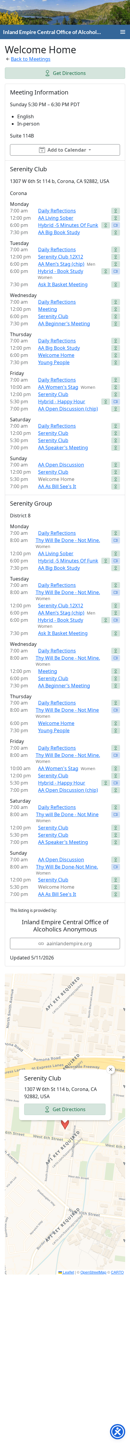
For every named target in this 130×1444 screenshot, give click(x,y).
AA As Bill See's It (57, 486)
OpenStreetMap (93, 1272)
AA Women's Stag (58, 387)
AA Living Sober (55, 218)
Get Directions (69, 73)
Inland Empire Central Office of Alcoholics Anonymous (52, 32)
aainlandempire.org (69, 943)
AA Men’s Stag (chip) (61, 264)
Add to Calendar (66, 150)
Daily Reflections (57, 210)
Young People (54, 362)
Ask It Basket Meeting (63, 284)
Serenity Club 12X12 (60, 256)
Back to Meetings (30, 59)
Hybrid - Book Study (60, 271)
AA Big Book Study (59, 232)
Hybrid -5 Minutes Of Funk (68, 225)
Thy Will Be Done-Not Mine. (67, 866)
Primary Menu (122, 32)
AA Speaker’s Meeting (63, 447)
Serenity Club (53, 316)
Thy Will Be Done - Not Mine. (68, 540)
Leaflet (68, 1272)
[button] (65, 1124)
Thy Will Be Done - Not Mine (67, 710)
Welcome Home (56, 355)
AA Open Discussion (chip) (68, 408)
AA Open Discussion (61, 464)
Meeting (47, 309)
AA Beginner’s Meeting (64, 323)
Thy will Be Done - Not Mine (67, 814)
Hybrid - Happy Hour (61, 401)
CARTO (117, 1272)
